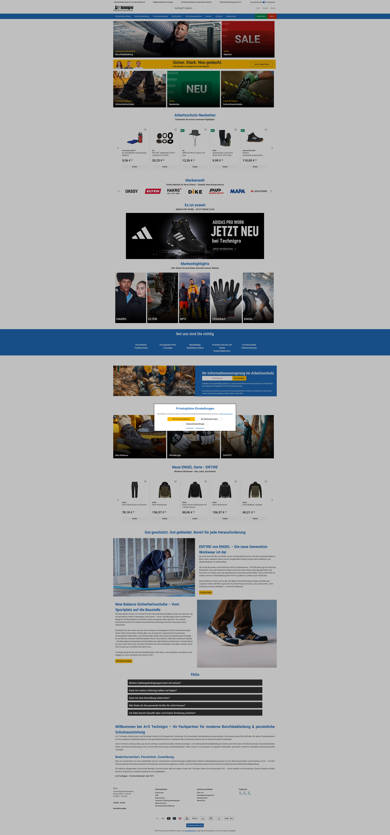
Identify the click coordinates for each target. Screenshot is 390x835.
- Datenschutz (199, 428)
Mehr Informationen (226, 414)
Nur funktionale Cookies (209, 419)
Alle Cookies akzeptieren (181, 419)
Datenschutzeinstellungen (195, 424)
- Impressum (190, 428)
